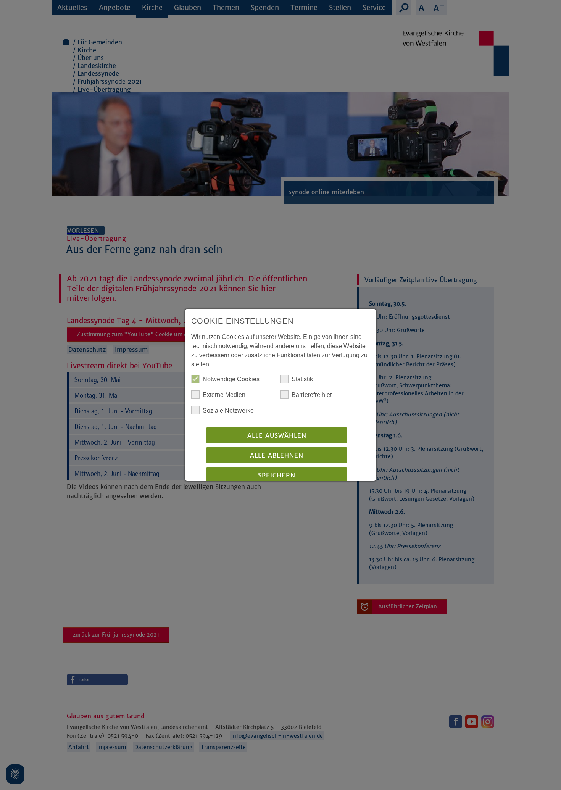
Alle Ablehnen (276, 455)
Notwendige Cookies (231, 379)
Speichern (276, 475)
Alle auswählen (276, 435)
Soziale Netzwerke (228, 410)
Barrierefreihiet (312, 395)
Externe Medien (224, 395)
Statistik (302, 379)
